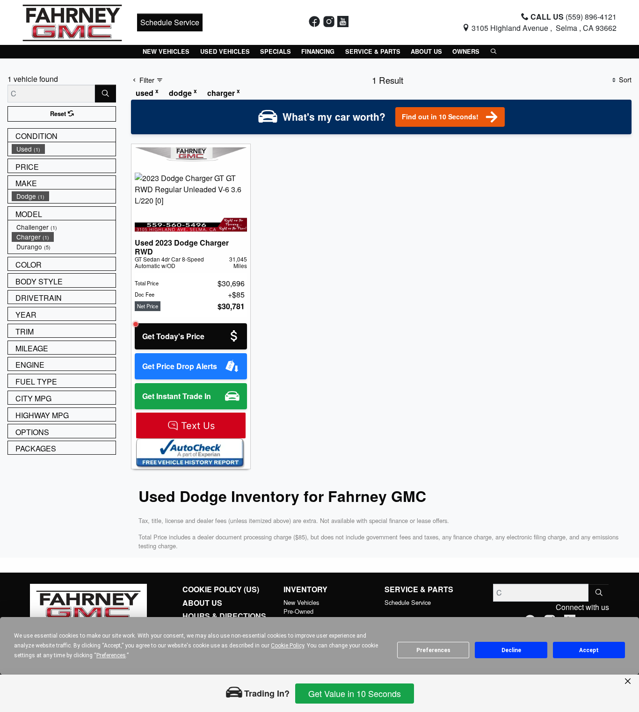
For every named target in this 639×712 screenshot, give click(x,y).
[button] (166, 51)
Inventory (305, 589)
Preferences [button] (111, 655)
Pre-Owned (298, 611)
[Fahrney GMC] (72, 21)
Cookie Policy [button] (287, 645)
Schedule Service (169, 22)
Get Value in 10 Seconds (354, 693)
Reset (59, 113)
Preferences (433, 650)
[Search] (105, 93)
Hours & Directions (224, 616)
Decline (511, 650)
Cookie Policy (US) (220, 589)
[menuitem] (64, 149)
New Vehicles (301, 602)
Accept (589, 650)
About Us (202, 603)
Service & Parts (419, 589)
